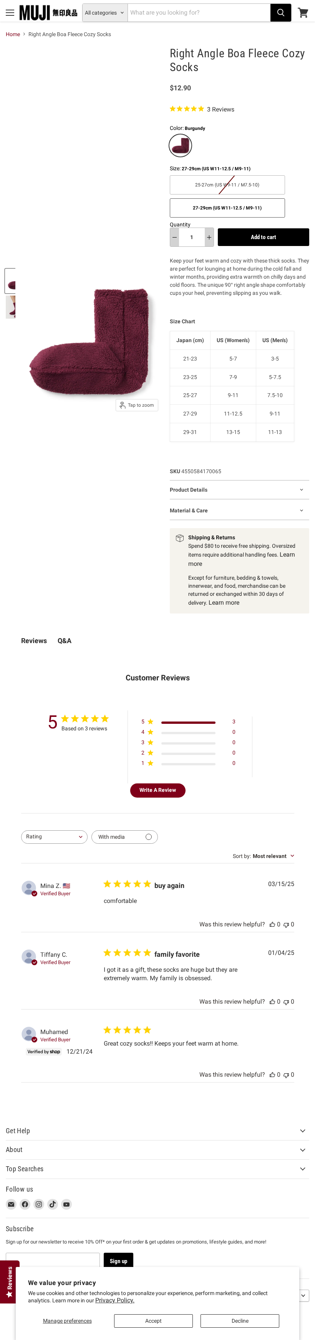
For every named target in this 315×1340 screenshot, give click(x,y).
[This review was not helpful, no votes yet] (286, 924)
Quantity (180, 224)
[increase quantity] (209, 237)
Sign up (118, 1261)
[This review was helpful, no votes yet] (272, 924)
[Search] (280, 13)
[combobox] (54, 837)
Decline (240, 1321)
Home (13, 34)
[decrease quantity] (174, 237)
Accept (153, 1321)
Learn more (224, 602)
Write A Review (157, 790)
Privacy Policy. (114, 1300)
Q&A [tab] (64, 641)
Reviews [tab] (34, 641)
